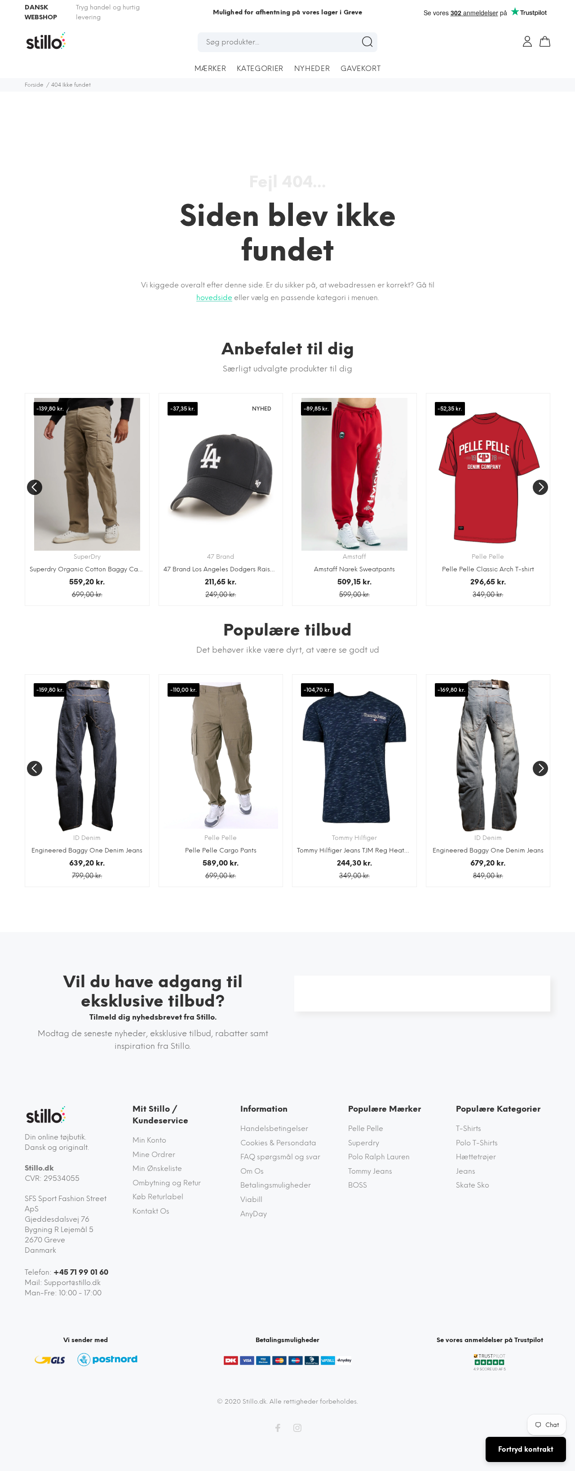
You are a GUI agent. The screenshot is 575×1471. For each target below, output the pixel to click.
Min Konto (149, 1140)
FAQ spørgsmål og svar (280, 1157)
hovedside (214, 297)
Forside (34, 85)
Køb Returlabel (158, 1197)
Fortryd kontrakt (525, 1449)
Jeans (465, 1171)
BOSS (357, 1185)
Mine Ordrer (154, 1154)
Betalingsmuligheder (275, 1185)
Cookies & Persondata (278, 1143)
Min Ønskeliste (157, 1168)
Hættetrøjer (476, 1157)
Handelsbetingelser (274, 1128)
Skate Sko (472, 1185)
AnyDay (253, 1214)
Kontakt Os (151, 1211)
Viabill (251, 1199)
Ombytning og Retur (167, 1183)
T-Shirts (468, 1128)
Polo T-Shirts (477, 1143)
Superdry (363, 1143)
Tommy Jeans (370, 1171)
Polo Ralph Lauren (379, 1157)
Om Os (252, 1171)
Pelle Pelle (365, 1128)
